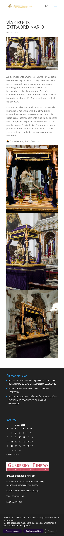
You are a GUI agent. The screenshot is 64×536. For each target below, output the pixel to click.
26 (27, 446)
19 (27, 441)
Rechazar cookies (33, 531)
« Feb (9, 454)
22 (12, 446)
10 (20, 437)
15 (12, 441)
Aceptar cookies (12, 531)
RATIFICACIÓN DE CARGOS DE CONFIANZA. (29, 388)
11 (24, 437)
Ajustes (51, 531)
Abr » (16, 454)
